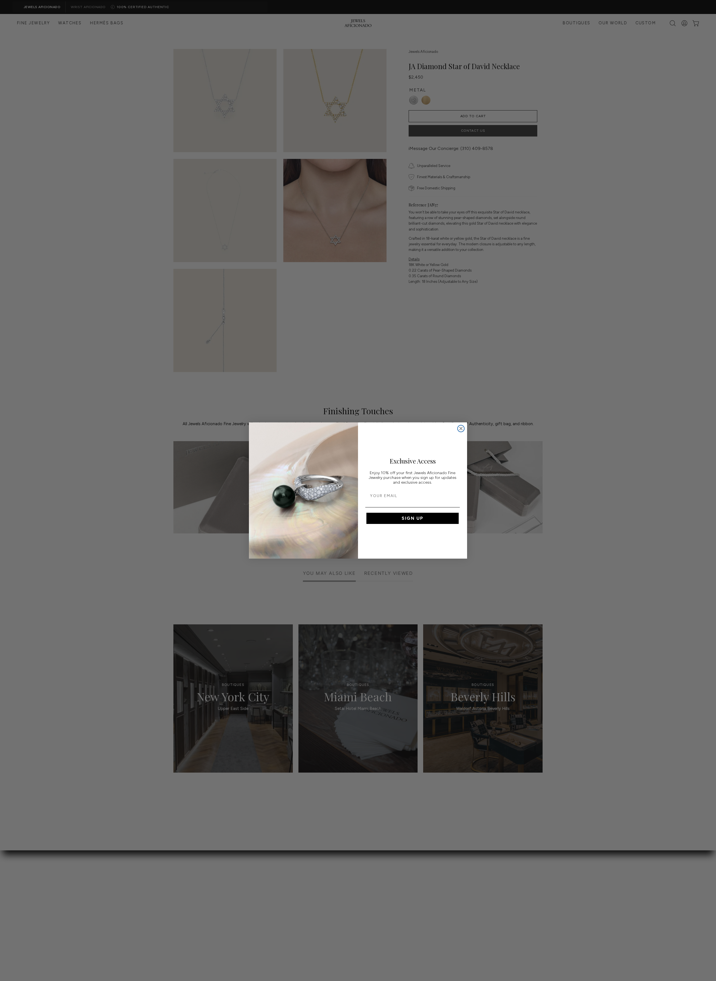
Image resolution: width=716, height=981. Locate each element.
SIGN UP (412, 518)
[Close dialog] (461, 428)
